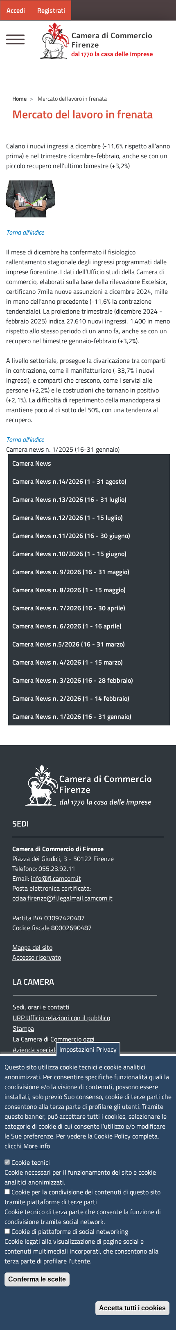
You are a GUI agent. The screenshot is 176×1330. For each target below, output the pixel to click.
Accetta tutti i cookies (132, 1308)
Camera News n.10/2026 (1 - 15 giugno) (69, 554)
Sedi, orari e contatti (41, 1007)
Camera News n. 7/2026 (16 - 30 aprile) (68, 608)
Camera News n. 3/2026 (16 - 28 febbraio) (72, 680)
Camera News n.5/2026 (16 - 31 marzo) (68, 644)
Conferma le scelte (37, 1279)
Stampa (23, 1028)
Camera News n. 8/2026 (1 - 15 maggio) (69, 590)
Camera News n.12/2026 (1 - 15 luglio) (67, 517)
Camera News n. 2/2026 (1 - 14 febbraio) (70, 698)
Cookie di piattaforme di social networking (69, 1231)
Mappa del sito (32, 947)
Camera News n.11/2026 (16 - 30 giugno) (71, 535)
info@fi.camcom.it (56, 878)
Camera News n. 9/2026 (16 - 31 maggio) (70, 572)
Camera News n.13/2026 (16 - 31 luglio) (69, 499)
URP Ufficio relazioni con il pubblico (61, 1018)
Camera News (31, 463)
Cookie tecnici (30, 1162)
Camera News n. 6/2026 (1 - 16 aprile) (67, 626)
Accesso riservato (36, 957)
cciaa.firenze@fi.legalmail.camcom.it (62, 898)
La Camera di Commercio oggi (54, 1039)
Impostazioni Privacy (88, 1049)
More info (36, 1146)
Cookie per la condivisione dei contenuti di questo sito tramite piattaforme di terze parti (82, 1197)
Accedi (16, 10)
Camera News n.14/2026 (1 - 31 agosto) (69, 481)
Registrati (51, 10)
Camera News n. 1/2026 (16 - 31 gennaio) (71, 716)
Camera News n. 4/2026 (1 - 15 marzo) (67, 662)
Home (19, 98)
